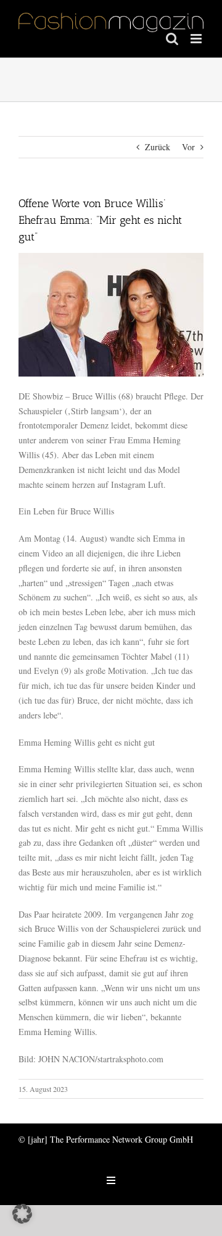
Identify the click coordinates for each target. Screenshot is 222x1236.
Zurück (157, 147)
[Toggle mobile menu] (197, 38)
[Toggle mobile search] (172, 38)
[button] (22, 1213)
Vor (188, 147)
